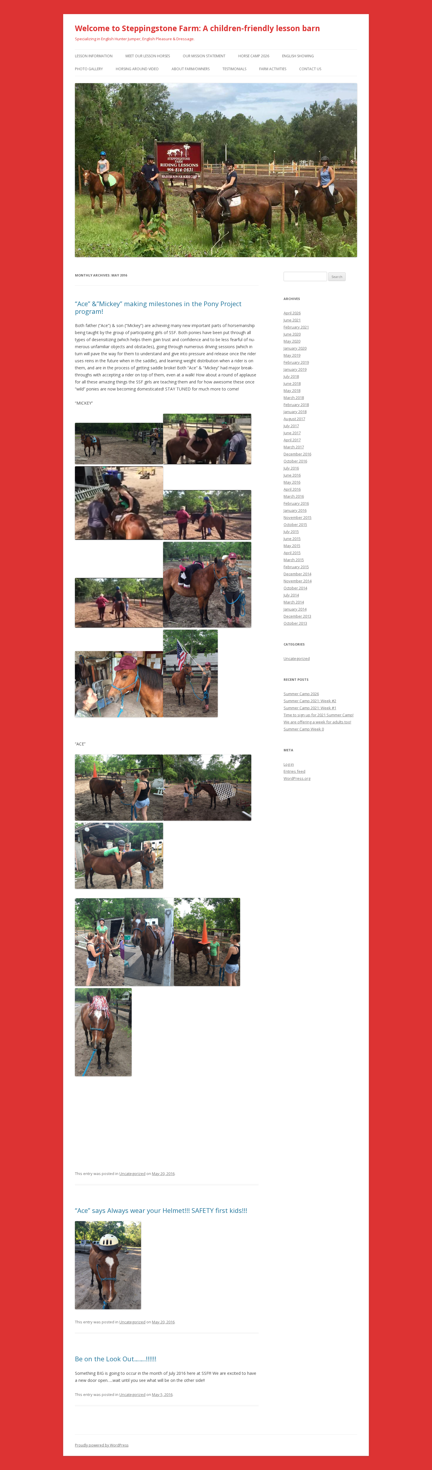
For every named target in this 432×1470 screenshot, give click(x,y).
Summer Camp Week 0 (304, 729)
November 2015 (298, 517)
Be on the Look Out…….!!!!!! (115, 1358)
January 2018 (295, 411)
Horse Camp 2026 (253, 55)
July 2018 (291, 376)
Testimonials (234, 68)
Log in (289, 764)
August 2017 (294, 418)
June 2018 (292, 383)
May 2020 (292, 341)
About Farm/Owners (191, 68)
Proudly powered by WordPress (101, 1445)
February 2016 (296, 503)
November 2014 (298, 581)
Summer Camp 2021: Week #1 (310, 707)
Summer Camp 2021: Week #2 (310, 700)
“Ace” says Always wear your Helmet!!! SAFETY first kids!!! (161, 1210)
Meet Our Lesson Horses (147, 55)
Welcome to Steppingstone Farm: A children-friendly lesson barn (197, 28)
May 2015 (292, 545)
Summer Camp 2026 (301, 693)
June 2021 (292, 320)
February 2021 (296, 327)
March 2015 (294, 559)
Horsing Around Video (137, 68)
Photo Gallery (89, 68)
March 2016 (294, 496)
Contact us (310, 68)
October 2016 (295, 461)
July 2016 (291, 468)
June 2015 (292, 538)
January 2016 (295, 510)
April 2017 (292, 439)
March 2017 (294, 447)
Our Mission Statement (204, 55)
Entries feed (294, 771)
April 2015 (292, 552)
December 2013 (297, 616)
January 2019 (295, 369)
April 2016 (292, 489)
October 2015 (295, 524)
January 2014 (295, 609)
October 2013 (295, 623)
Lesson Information (94, 55)
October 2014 (295, 588)
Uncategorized (132, 1173)
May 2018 (292, 390)
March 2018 (294, 397)
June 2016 (292, 475)
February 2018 (296, 404)
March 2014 (294, 602)
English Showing (298, 55)
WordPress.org (297, 778)
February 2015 (296, 566)
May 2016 (292, 482)
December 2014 (297, 573)
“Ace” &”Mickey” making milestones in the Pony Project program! (158, 307)
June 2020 (292, 334)
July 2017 (291, 425)
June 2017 (292, 432)
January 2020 (295, 348)
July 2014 (291, 595)
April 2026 (292, 313)
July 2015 (291, 531)
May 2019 (292, 355)
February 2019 (296, 362)
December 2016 (297, 454)
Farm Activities (272, 68)
